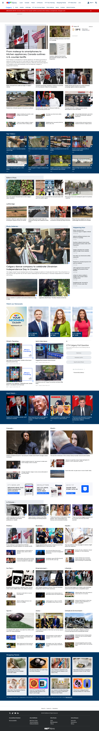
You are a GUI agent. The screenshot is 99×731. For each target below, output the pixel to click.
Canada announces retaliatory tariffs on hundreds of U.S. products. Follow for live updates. (49, 86)
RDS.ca (72, 723)
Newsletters (55, 708)
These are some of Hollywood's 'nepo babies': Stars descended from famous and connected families (60, 518)
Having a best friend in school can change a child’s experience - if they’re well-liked (83, 601)
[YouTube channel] (15, 713)
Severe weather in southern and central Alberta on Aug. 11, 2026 (21, 298)
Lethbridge (28, 7)
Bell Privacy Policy (34, 720)
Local (21, 2)
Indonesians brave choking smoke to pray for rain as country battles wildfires (83, 636)
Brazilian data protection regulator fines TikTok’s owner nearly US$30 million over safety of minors (19, 588)
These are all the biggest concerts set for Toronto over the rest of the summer (82, 518)
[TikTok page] (12, 713)
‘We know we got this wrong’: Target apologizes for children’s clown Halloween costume (77, 460)
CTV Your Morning (50, 2)
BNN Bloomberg (53, 722)
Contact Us (48, 708)
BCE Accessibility (13, 720)
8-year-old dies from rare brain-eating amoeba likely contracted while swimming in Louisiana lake (83, 559)
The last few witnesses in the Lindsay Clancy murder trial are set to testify (70, 455)
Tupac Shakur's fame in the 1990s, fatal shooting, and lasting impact (37, 517)
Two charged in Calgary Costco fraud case (38, 168)
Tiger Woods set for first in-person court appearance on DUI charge (25, 644)
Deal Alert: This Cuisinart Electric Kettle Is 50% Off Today (16, 690)
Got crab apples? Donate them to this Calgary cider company (18, 197)
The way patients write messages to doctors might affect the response (78, 545)
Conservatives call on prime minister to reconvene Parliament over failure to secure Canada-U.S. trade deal (25, 559)
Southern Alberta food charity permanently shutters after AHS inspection (58, 58)
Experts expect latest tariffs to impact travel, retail (80, 149)
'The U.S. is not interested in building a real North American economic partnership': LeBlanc (82, 418)
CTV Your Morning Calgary (38, 7)
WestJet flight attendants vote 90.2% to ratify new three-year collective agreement (83, 115)
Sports (57, 7)
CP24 (51, 720)
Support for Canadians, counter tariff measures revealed (16, 417)
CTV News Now (72, 2)
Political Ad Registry (34, 723)
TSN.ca (52, 723)
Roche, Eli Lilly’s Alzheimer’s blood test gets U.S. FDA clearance (83, 550)
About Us (43, 708)
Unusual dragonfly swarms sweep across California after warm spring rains (83, 644)
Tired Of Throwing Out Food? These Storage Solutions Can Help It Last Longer (37, 691)
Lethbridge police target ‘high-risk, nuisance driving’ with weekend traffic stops (38, 220)
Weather (22, 7)
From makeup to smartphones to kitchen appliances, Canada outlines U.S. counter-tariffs (25, 54)
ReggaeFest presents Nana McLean (45, 360)
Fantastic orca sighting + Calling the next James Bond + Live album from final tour (19, 384)
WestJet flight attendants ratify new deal (82, 168)
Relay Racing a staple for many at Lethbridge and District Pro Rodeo (81, 219)
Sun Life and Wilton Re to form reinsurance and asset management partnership (54, 551)
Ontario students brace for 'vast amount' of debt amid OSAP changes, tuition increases (27, 456)
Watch (33, 2)
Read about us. (69, 697)
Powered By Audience (79, 372)
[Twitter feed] (10, 713)
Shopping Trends (61, 2)
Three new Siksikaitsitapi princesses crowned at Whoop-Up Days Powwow (60, 219)
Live (79, 2)
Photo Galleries (50, 7)
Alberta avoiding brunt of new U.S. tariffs (59, 149)
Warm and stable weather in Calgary (38, 148)
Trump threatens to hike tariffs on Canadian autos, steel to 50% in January (25, 551)
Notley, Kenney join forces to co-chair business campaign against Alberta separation (77, 86)
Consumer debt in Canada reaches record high (15, 149)
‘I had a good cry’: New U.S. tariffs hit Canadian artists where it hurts (54, 601)
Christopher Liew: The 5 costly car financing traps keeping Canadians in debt (54, 644)
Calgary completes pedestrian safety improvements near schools (60, 168)
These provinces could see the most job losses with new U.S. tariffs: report (49, 197)
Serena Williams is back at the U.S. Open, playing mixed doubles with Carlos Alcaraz (25, 637)
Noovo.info (73, 720)
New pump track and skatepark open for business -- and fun (78, 197)
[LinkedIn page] (18, 713)
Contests (62, 7)
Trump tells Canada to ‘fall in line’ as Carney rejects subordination (49, 630)
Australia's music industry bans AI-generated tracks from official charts (54, 594)
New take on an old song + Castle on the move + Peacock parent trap (19, 361)
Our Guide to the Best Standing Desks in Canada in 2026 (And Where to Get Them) (59, 691)
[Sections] (3, 2)
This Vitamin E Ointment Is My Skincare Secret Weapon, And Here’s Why (59, 671)
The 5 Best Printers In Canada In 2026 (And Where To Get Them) (82, 670)
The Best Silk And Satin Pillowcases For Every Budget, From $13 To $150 (15, 671)
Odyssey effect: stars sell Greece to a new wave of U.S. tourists (83, 593)
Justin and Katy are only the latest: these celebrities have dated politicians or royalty (15, 518)
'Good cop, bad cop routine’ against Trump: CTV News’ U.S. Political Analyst (37, 418)
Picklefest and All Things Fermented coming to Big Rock (49, 382)
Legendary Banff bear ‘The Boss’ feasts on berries (52, 297)
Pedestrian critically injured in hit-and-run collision (19, 108)
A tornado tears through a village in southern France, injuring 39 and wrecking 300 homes (77, 630)
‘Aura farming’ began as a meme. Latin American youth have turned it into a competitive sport (78, 588)
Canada (27, 2)
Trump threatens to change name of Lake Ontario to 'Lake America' (60, 417)
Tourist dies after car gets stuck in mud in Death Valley (78, 470)
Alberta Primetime (70, 7)
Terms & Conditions (34, 722)
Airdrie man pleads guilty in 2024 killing (15, 168)
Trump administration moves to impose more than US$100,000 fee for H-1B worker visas (49, 545)
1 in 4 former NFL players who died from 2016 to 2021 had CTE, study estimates (20, 630)
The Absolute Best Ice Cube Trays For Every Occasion (38, 670)
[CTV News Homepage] (11, 2)
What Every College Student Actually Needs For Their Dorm (81, 690)
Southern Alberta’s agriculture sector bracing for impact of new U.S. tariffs (16, 219)
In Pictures (40, 2)
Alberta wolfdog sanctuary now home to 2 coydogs (24, 601)
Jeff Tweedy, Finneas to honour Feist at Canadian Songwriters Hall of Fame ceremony (49, 588)
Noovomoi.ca (74, 722)
